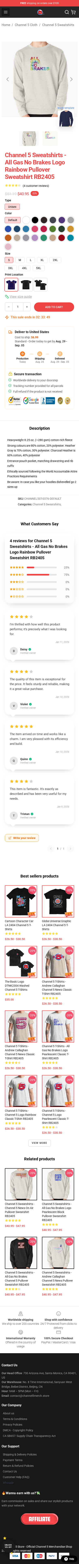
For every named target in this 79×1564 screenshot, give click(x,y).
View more (39, 1143)
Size (7, 253)
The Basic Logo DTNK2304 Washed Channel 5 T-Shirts (17, 985)
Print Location (14, 274)
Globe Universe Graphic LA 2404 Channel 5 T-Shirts (56, 925)
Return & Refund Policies (18, 1465)
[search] (66, 12)
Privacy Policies (12, 1424)
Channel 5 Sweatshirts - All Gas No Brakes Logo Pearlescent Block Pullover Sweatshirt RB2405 (57, 1212)
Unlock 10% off (8, 1546)
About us (8, 1413)
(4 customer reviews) (36, 185)
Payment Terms (12, 1460)
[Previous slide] (8, 79)
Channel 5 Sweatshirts (58, 25)
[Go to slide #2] (50, 138)
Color (8, 213)
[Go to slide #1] (29, 138)
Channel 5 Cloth (26, 25)
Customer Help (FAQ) (16, 1477)
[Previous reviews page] (50, 848)
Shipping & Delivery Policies (20, 1454)
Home (6, 25)
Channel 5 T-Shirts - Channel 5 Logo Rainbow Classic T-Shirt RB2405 (20, 1114)
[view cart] (73, 12)
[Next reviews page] (70, 848)
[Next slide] (71, 79)
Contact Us (10, 1471)
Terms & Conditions (15, 1419)
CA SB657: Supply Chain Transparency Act (29, 1436)
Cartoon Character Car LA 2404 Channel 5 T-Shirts (19, 925)
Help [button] (71, 1559)
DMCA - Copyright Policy (18, 1430)
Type (8, 200)
